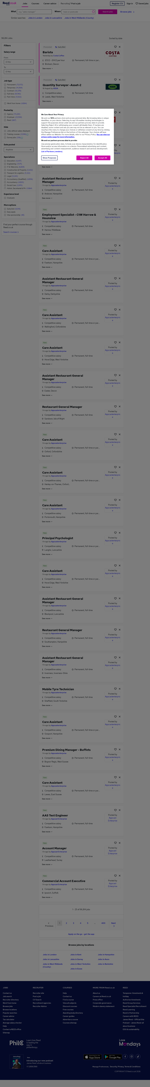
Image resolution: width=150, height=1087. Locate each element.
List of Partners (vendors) (52, 151)
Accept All (102, 158)
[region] (76, 136)
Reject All (84, 158)
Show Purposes (49, 158)
